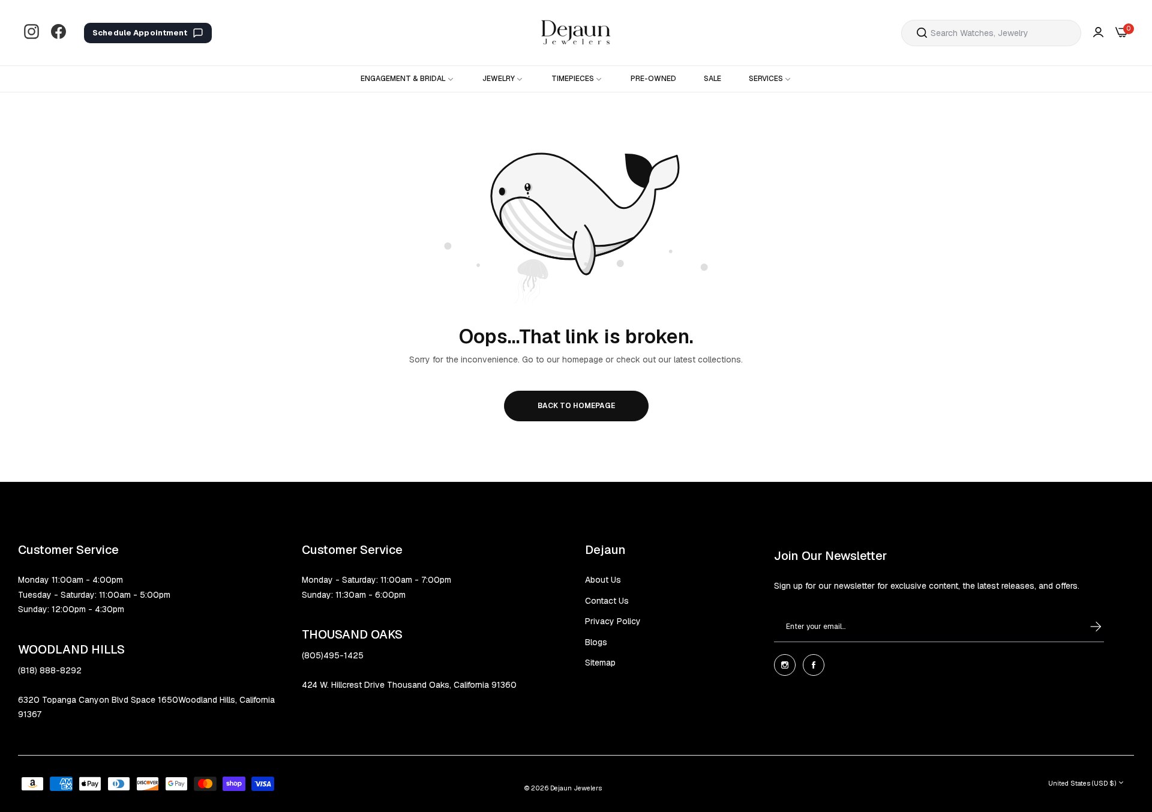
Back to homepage (576, 406)
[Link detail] (31, 32)
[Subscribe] (1084, 627)
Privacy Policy (613, 621)
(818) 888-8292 (50, 670)
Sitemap (600, 662)
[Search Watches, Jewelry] (922, 33)
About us (603, 579)
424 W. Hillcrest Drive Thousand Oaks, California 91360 (409, 684)
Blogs (596, 642)
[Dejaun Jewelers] (576, 32)
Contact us (607, 600)
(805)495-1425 (333, 655)
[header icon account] (1098, 32)
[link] (408, 79)
